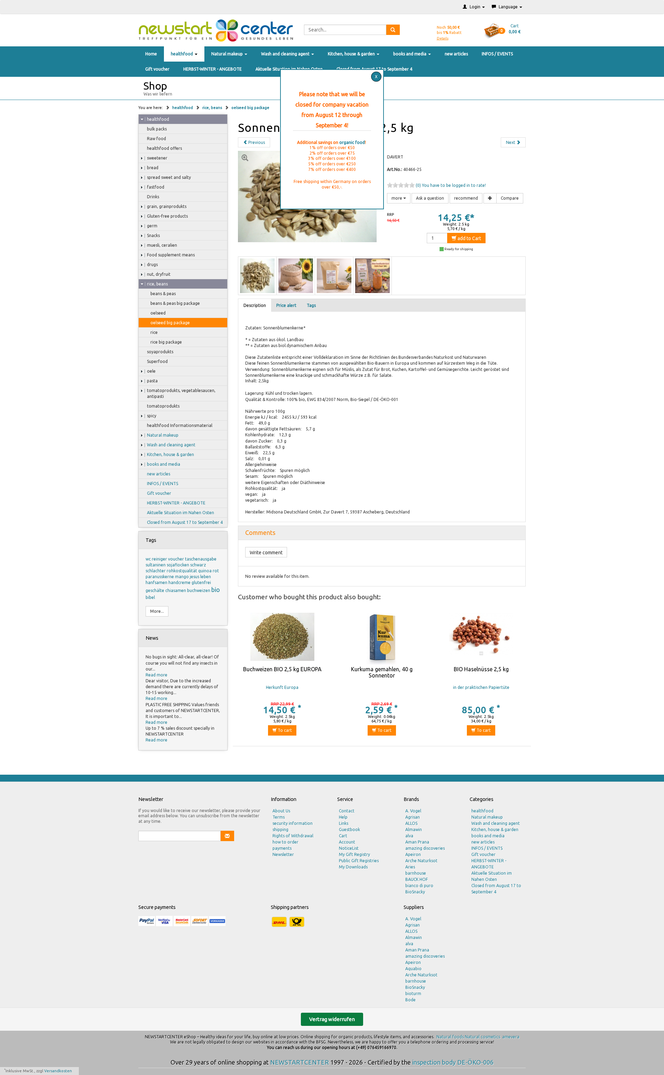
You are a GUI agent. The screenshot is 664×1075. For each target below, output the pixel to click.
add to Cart (468, 238)
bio (215, 589)
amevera (510, 1037)
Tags (311, 305)
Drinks (153, 196)
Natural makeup (227, 54)
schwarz (198, 565)
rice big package (166, 342)
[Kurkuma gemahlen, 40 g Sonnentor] (382, 639)
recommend (466, 198)
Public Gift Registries (359, 860)
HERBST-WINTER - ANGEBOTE (212, 69)
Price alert (286, 305)
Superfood (157, 361)
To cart (284, 730)
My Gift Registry (354, 854)
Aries (410, 867)
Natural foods (450, 1037)
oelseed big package (250, 108)
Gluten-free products (167, 216)
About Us (281, 811)
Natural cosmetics (482, 1037)
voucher (176, 559)
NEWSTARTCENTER (299, 1062)
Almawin (413, 829)
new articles (456, 54)
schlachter (156, 570)
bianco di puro (419, 885)
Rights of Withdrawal (293, 835)
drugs (152, 264)
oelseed (158, 313)
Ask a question (430, 198)
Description (254, 305)
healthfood (182, 54)
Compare (510, 198)
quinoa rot (208, 570)
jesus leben (200, 576)
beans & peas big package (175, 303)
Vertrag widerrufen (332, 1019)
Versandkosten (58, 1071)
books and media (410, 54)
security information (293, 823)
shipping (280, 829)
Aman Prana (417, 842)
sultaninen (156, 565)
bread (152, 167)
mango (182, 576)
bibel (150, 597)
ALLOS (411, 823)
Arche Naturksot (421, 860)
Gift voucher (157, 69)
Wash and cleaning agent (286, 54)
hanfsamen (157, 582)
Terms (279, 817)
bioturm (413, 993)
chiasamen (176, 590)
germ (152, 226)
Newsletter (283, 854)
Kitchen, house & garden (352, 54)
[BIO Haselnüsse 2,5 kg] (481, 639)
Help (343, 817)
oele (151, 371)
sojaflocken (178, 565)
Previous (256, 142)
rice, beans (212, 108)
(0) (419, 185)
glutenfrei (201, 582)
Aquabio (413, 968)
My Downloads (353, 867)
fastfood (155, 187)
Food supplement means (171, 255)
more (397, 198)
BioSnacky (415, 892)
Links (343, 823)
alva (409, 835)
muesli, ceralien (162, 245)
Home (151, 54)
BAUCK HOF (416, 879)
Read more (156, 675)
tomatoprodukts (163, 406)
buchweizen (199, 590)
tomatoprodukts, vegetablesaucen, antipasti (181, 393)
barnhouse (415, 873)
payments (282, 848)
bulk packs (157, 129)
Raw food (156, 138)
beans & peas (163, 293)
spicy (151, 415)
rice (154, 332)
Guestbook (349, 829)
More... (157, 611)
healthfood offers (164, 148)
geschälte (155, 590)
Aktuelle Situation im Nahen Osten (180, 512)
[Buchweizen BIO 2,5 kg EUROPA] (282, 639)
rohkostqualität (182, 570)
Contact (346, 811)
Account (347, 842)
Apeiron (413, 854)
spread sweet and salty (169, 177)
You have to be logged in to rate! (454, 185)
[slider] (401, 185)
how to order (285, 842)
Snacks (153, 235)
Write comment (266, 552)
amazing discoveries (425, 848)
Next (511, 142)
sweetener (157, 158)
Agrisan (412, 817)
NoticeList (349, 848)
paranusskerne (160, 576)
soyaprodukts (160, 351)
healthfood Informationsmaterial (179, 425)
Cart (343, 835)
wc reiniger (157, 559)
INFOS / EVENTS (497, 54)
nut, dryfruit (158, 274)
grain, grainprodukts (166, 206)
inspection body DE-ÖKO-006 (453, 1062)
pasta (152, 381)
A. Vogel (413, 811)
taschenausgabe (200, 559)
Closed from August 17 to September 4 (185, 522)
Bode (410, 999)
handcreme (180, 582)
